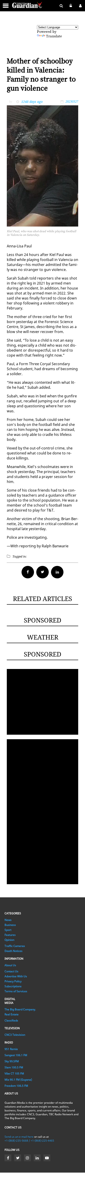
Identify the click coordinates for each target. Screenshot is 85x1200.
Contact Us (11, 971)
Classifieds (11, 1020)
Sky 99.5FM (12, 1061)
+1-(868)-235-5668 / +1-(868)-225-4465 (29, 1140)
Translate (54, 36)
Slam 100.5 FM (14, 1067)
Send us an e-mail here (19, 1137)
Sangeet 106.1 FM (16, 1055)
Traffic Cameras (15, 946)
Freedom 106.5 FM (16, 1086)
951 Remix (11, 1049)
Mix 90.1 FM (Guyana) (18, 1080)
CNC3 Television (15, 1035)
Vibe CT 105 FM (14, 1073)
